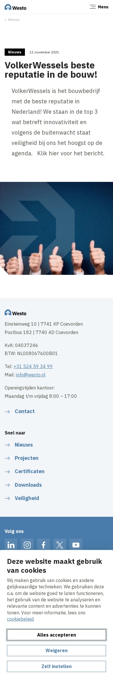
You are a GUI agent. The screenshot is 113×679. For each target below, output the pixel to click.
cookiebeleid (20, 619)
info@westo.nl (30, 375)
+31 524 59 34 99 (33, 366)
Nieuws (14, 19)
